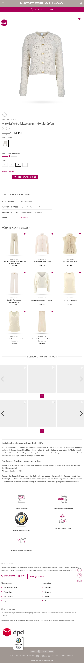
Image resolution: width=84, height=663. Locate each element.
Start (3, 119)
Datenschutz (46, 655)
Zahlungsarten (67, 655)
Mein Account (8, 596)
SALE (8, 119)
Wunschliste (8, 592)
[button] (3, 3)
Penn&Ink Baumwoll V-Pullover (42, 300)
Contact (22, 655)
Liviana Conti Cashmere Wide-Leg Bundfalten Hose (14, 262)
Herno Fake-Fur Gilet (69, 261)
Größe (4, 160)
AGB (37, 655)
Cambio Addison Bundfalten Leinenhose (42, 340)
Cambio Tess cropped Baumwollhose (14, 301)
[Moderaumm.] (42, 3)
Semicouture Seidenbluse (42, 261)
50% (14, 119)
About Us (14, 655)
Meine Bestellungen (10, 587)
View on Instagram (42, 396)
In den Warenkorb (27, 177)
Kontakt (47, 601)
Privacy (47, 596)
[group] (13, 379)
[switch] (18, 647)
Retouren (48, 592)
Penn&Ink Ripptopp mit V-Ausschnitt (14, 340)
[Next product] (3, 128)
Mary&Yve (24, 217)
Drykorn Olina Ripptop (69, 300)
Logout (6, 601)
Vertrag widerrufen (38, 577)
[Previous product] (8, 128)
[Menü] (22, 638)
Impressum (31, 655)
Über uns (48, 587)
